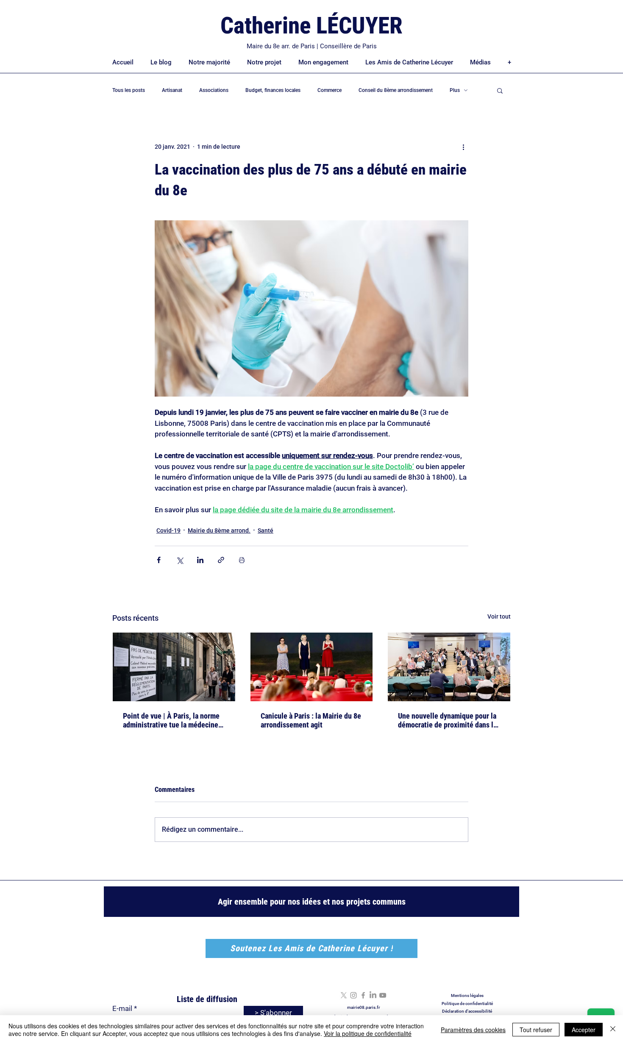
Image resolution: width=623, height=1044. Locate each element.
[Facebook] (363, 995)
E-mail (122, 1008)
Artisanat (172, 90)
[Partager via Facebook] (159, 560)
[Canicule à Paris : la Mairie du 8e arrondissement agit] (311, 667)
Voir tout (499, 616)
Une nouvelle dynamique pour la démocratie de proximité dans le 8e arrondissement (447, 720)
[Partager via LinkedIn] (200, 560)
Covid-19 (168, 530)
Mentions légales (467, 995)
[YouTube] (382, 995)
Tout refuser (536, 1029)
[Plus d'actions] (463, 147)
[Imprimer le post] (242, 560)
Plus (455, 90)
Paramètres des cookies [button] (473, 1029)
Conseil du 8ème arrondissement (396, 90)
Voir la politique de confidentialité (368, 1033)
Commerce (329, 90)
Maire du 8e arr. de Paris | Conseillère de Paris (312, 46)
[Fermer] (613, 1029)
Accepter (583, 1029)
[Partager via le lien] (221, 560)
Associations (213, 90)
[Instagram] (353, 995)
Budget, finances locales (272, 90)
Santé (265, 530)
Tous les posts (128, 90)
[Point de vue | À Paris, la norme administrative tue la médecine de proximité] (174, 667)
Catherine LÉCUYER (311, 25)
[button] (500, 90)
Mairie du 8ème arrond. (219, 530)
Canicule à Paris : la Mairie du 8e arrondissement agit (311, 720)
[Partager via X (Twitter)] (179, 560)
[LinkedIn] (373, 995)
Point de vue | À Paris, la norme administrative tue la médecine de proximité (171, 720)
